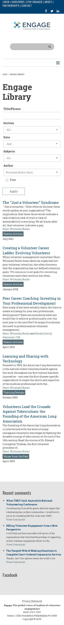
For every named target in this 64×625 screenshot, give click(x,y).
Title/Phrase (12, 109)
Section (8, 123)
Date (6, 137)
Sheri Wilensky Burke (16, 229)
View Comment (15, 519)
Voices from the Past (15, 456)
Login (6, 2)
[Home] (32, 25)
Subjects (9, 151)
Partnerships (11, 5)
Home (5, 74)
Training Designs (13, 392)
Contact (27, 5)
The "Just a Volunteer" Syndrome (31, 202)
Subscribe (17, 2)
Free (13, 180)
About (48, 2)
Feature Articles (13, 234)
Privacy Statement (32, 601)
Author (8, 165)
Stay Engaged (34, 2)
